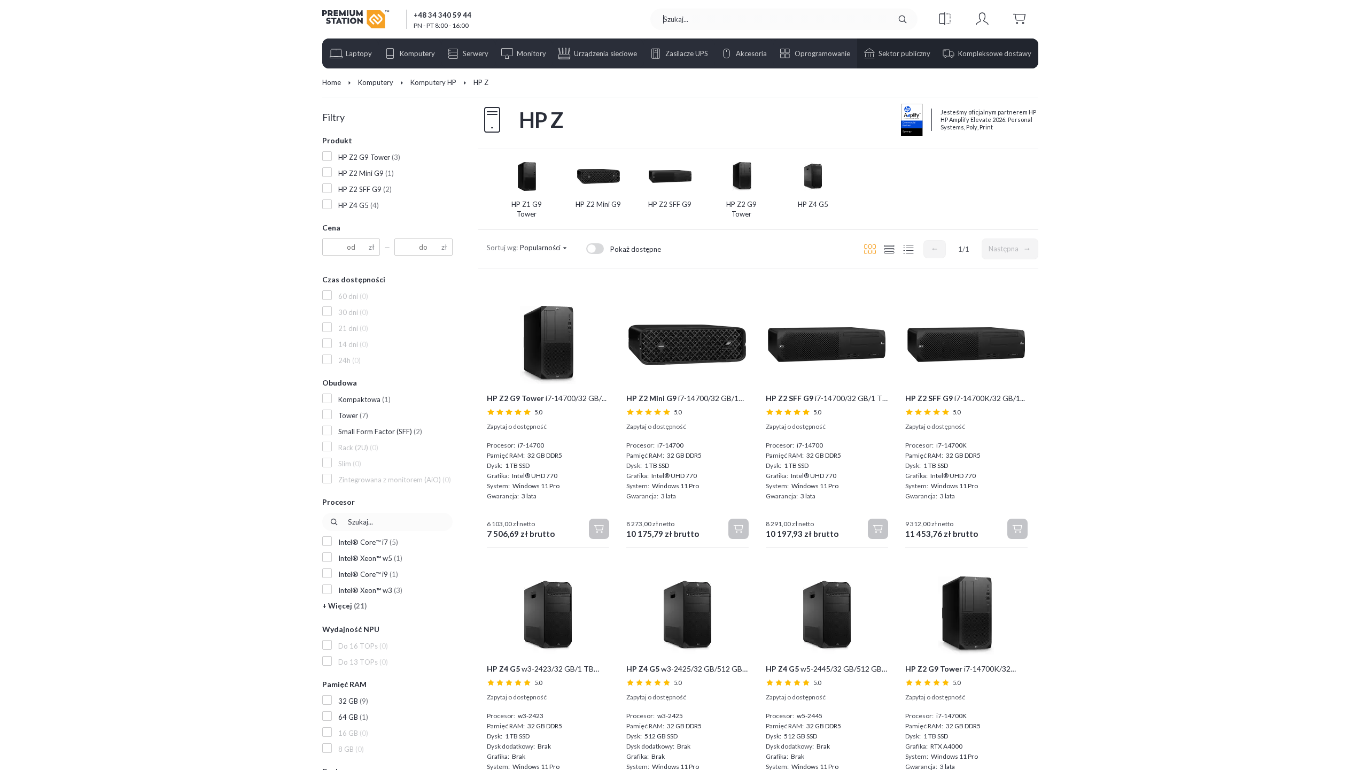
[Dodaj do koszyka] (599, 529)
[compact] (908, 249)
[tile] (870, 249)
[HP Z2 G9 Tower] (741, 176)
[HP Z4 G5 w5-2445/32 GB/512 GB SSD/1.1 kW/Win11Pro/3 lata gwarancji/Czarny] (827, 615)
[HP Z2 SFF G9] (670, 176)
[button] (944, 19)
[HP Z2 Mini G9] (598, 176)
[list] (889, 249)
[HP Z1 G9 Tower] (527, 176)
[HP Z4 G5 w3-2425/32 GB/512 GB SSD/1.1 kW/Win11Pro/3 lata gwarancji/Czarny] (687, 615)
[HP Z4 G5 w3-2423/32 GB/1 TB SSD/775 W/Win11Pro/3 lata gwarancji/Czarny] (548, 615)
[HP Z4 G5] (813, 176)
